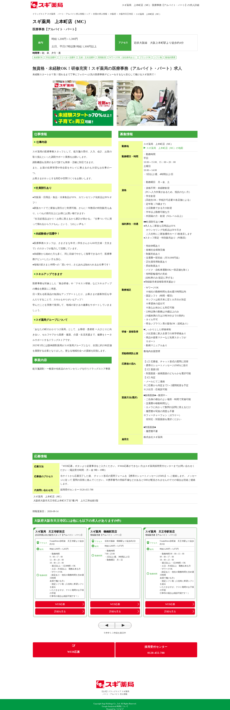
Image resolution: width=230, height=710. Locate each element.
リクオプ (120, 709)
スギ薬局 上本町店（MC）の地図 (164, 148)
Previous (106, 625)
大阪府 (113, 14)
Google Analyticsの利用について (115, 706)
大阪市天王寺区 (126, 14)
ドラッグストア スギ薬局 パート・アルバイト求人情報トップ (61, 14)
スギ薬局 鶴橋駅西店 (103, 531)
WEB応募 (60, 604)
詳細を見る (60, 611)
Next (123, 625)
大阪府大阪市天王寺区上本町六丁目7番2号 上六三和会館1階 (65, 500)
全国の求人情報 (100, 14)
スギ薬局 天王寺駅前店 (49, 531)
